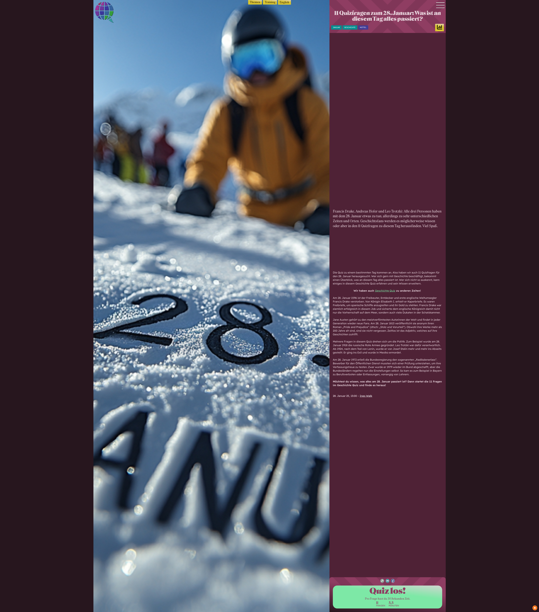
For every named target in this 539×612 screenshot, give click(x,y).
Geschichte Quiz (385, 290)
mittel (363, 27)
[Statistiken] (439, 27)
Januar (336, 27)
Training (270, 2)
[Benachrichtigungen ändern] (534, 607)
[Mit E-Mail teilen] (387, 581)
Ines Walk (366, 396)
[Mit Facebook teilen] (393, 581)
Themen (255, 2)
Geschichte (350, 27)
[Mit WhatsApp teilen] (382, 581)
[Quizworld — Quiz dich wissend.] (109, 13)
